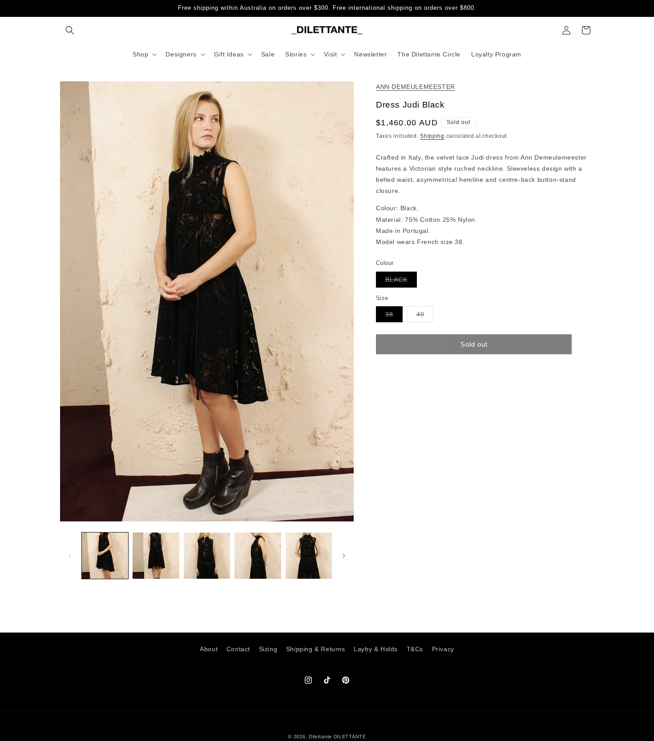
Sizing (268, 649)
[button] (70, 30)
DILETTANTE (350, 736)
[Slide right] (344, 555)
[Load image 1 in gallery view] (105, 556)
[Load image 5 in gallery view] (309, 556)
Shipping (432, 136)
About (209, 649)
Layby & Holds (376, 649)
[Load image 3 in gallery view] (207, 556)
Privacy (443, 649)
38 (394, 316)
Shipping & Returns (315, 649)
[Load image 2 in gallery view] (156, 556)
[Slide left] (70, 555)
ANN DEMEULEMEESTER (415, 86)
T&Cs (415, 649)
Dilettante (320, 736)
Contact (238, 649)
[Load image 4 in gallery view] (257, 556)
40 (425, 316)
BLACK (401, 281)
